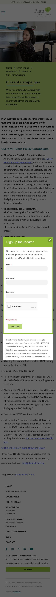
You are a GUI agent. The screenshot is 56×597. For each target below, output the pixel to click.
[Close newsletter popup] (50, 240)
